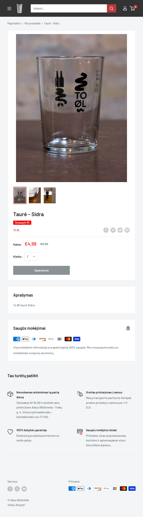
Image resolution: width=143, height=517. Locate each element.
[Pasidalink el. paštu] (127, 230)
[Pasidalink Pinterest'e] (113, 230)
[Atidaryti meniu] (9, 8)
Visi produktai (32, 23)
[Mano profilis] (125, 8)
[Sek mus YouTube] (24, 488)
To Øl (16, 230)
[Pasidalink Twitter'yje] (120, 230)
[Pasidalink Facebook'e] (106, 230)
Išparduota (41, 270)
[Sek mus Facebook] (10, 488)
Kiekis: (17, 256)
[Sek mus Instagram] (17, 488)
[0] (132, 8)
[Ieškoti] (111, 8)
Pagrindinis (14, 23)
